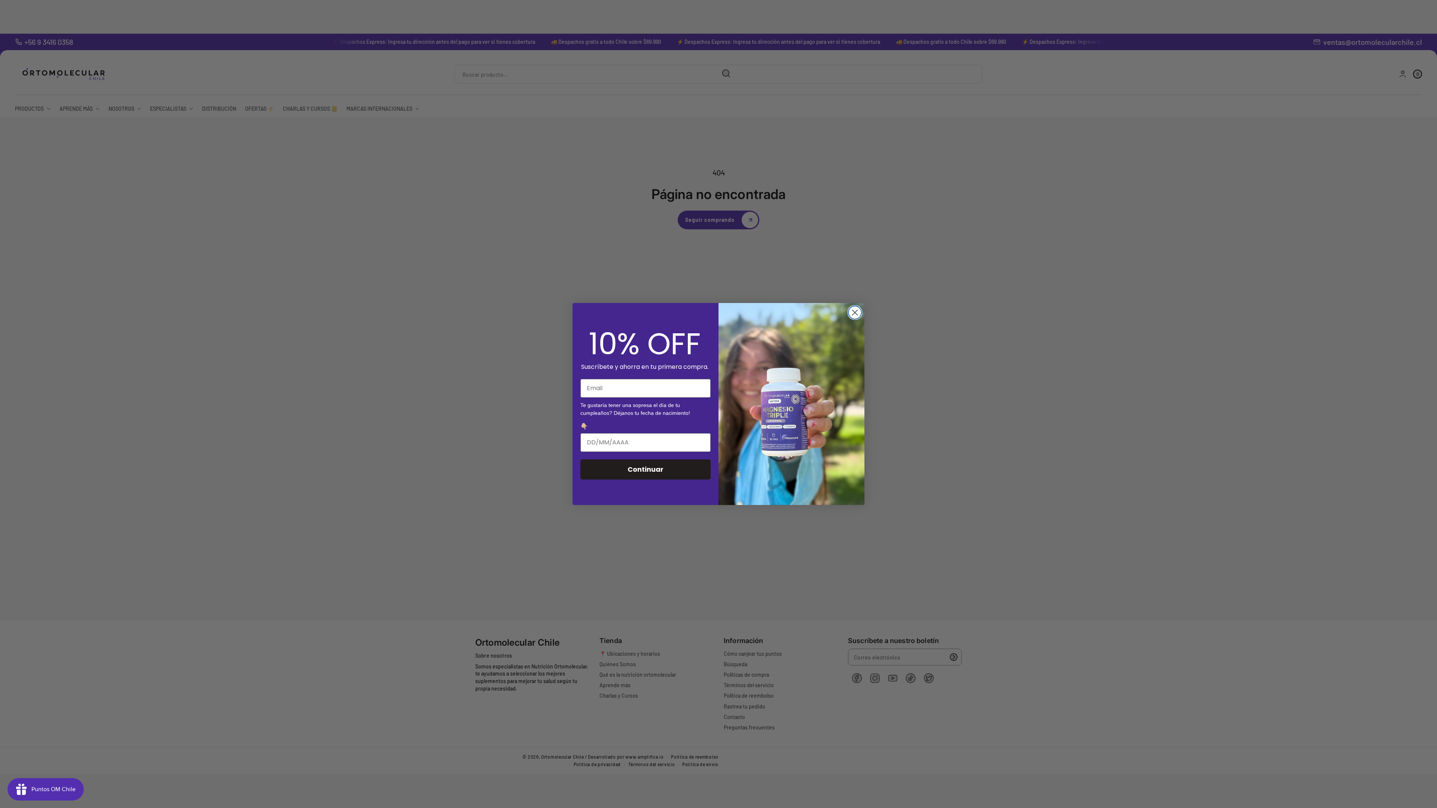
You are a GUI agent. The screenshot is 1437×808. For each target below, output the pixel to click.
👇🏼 (584, 426)
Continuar (645, 469)
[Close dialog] (854, 312)
